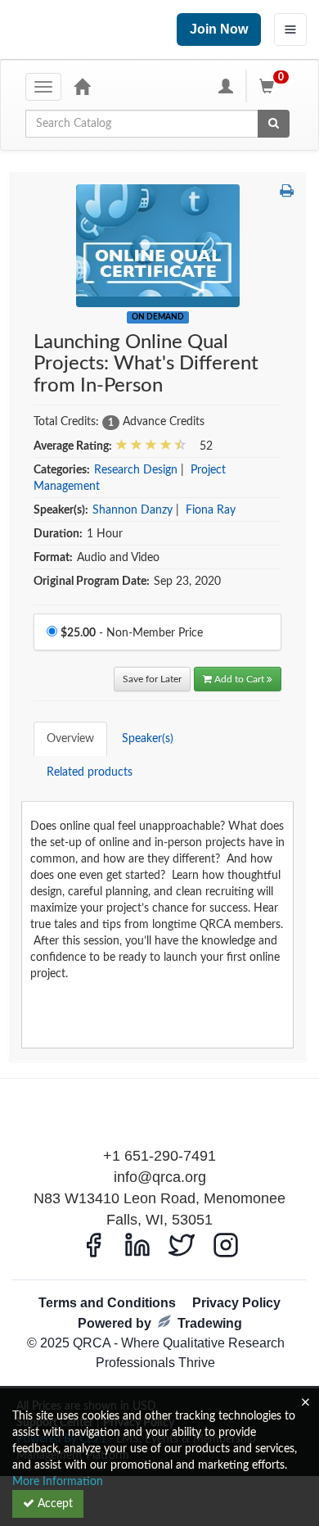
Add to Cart (240, 679)
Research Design (135, 470)
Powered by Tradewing (160, 1323)
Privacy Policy (236, 1303)
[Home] (81, 86)
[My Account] (225, 86)
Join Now (219, 29)
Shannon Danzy (132, 510)
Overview (70, 739)
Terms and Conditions (107, 1303)
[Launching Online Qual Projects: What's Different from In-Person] (158, 245)
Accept (53, 1504)
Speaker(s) (147, 739)
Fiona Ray (211, 510)
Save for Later (152, 679)
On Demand (158, 317)
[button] (287, 192)
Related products (90, 772)
